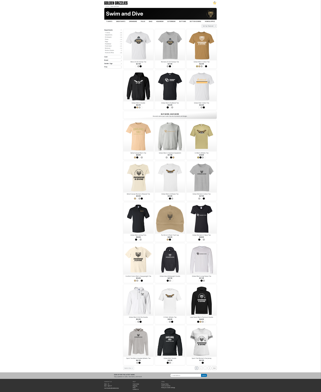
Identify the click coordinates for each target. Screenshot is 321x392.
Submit (204, 375)
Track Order (136, 384)
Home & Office (210, 21)
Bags (150, 21)
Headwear (159, 21)
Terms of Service (165, 386)
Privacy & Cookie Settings (168, 387)
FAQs (134, 387)
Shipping (135, 386)
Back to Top (129, 368)
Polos (143, 21)
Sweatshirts (120, 21)
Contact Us (136, 389)
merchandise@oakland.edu (111, 388)
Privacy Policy (165, 384)
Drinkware (133, 21)
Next (214, 368)
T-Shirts (109, 21)
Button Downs (195, 21)
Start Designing (201, 57)
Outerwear (171, 21)
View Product (138, 57)
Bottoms (182, 21)
